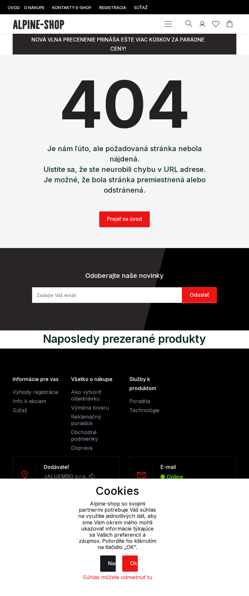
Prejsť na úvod (124, 219)
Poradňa (139, 401)
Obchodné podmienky (84, 435)
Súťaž (20, 410)
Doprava (81, 448)
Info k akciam (29, 401)
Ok (133, 563)
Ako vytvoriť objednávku (86, 395)
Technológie (144, 410)
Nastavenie (112, 563)
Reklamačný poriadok (86, 419)
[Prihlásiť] (202, 25)
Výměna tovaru (90, 407)
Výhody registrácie (35, 392)
